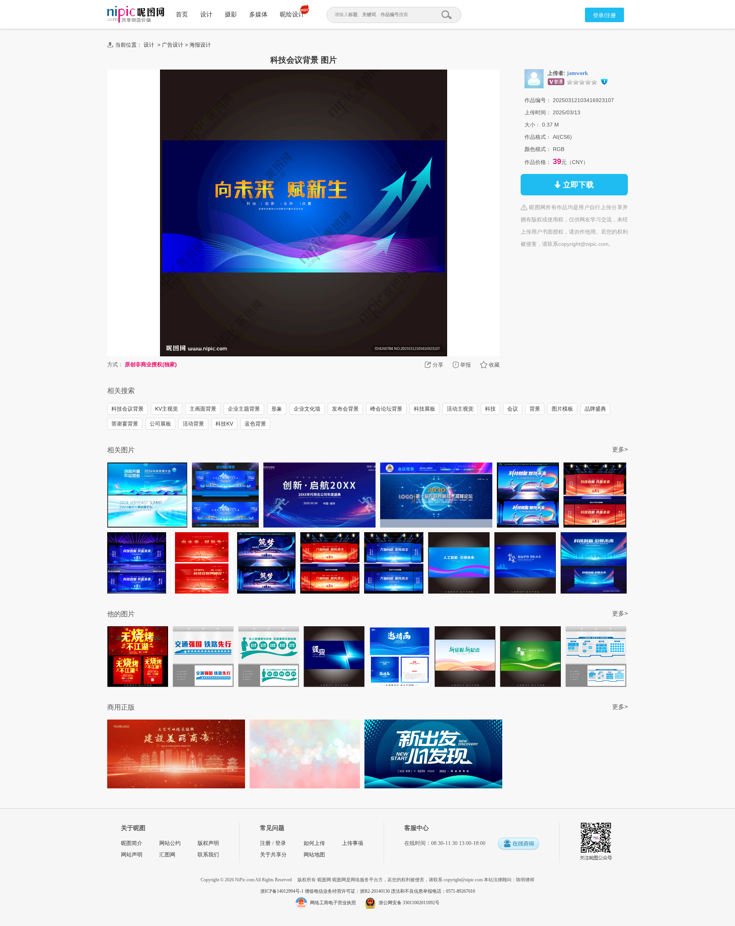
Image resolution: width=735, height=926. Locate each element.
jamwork (577, 73)
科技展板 (424, 409)
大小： (532, 125)
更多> (620, 449)
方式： (115, 364)
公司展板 (160, 424)
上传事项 (352, 843)
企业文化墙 (307, 409)
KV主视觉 (166, 409)
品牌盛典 (595, 409)
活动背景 (193, 424)
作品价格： (537, 162)
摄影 (231, 14)
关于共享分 (273, 855)
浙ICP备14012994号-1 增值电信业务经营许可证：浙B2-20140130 (325, 891)
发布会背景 (345, 409)
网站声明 (131, 855)
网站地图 (314, 855)
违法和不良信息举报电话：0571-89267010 (433, 891)
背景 (534, 409)
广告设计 (172, 45)
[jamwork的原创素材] (534, 78)
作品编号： (537, 100)
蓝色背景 (255, 424)
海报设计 (200, 45)
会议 (512, 409)
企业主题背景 (244, 409)
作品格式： (537, 137)
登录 (280, 843)
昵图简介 (131, 843)
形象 (276, 409)
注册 (265, 843)
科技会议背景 (127, 409)
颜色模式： (537, 149)
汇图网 (167, 855)
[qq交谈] (518, 844)
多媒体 (258, 14)
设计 (206, 14)
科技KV (224, 424)
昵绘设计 (292, 14)
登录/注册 (604, 15)
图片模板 (562, 409)
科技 (490, 409)
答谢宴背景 (124, 424)
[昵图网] (135, 14)
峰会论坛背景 (386, 409)
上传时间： (537, 112)
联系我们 (208, 855)
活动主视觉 (460, 409)
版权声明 (208, 843)
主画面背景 (202, 409)
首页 (182, 14)
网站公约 (170, 843)
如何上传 (314, 843)
